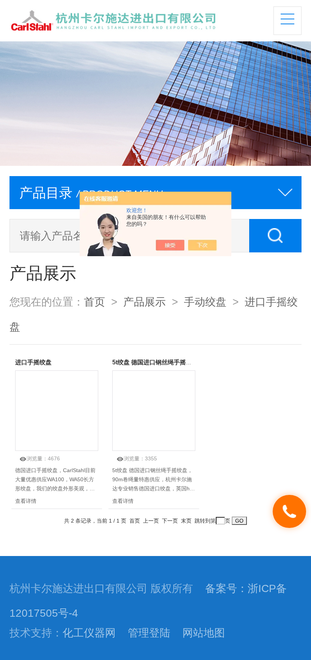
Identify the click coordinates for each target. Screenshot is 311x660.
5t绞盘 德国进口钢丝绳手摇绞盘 (155, 362)
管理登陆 (149, 633)
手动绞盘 (205, 302)
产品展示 (144, 302)
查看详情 (25, 501)
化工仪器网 (89, 633)
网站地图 (203, 633)
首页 (94, 302)
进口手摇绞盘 (33, 362)
